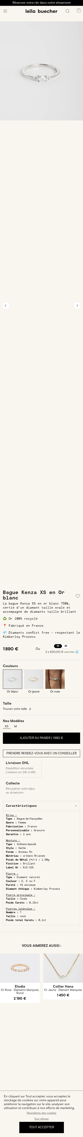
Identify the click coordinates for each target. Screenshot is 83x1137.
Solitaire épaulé (26, 844)
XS (6, 726)
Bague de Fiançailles (29, 819)
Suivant (77, 305)
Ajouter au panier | (41, 738)
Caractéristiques (21, 806)
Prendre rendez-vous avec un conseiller (41, 753)
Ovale (23, 899)
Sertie (22, 848)
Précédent (6, 305)
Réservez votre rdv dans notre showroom (42, 3)
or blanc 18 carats (34, 856)
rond (23, 916)
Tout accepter (41, 1127)
